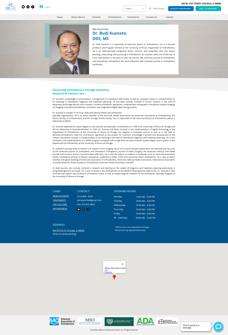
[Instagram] (28, 6)
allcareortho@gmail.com (89, 200)
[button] (133, 17)
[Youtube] (23, 6)
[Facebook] (32, 6)
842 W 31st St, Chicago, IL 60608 (68, 230)
